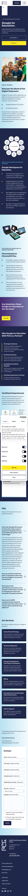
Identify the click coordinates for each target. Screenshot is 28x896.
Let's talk (13, 43)
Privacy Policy (18, 812)
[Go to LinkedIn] (2, 891)
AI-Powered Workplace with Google (11, 19)
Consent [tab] (5, 421)
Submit (7, 823)
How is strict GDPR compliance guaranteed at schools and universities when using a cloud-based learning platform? (12, 603)
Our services (13, 37)
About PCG (4, 872)
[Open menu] (24, 3)
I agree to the (14, 812)
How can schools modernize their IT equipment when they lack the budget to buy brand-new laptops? (12, 576)
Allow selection (14, 472)
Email (5, 757)
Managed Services (6, 869)
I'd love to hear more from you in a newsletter (15, 818)
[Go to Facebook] (5, 891)
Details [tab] (14, 421)
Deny (14, 477)
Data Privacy (5, 877)
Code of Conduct (6, 883)
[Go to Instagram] (8, 891)
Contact (17, 3)
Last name (7, 769)
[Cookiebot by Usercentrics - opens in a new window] (20, 417)
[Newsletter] (10, 891)
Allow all (14, 467)
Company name (8, 776)
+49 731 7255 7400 (14, 855)
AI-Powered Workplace (7, 866)
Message (6, 794)
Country (6, 788)
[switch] (24, 451)
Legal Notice (5, 880)
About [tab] (23, 421)
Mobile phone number (10, 782)
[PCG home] (4, 3)
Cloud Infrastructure (7, 863)
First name (7, 763)
